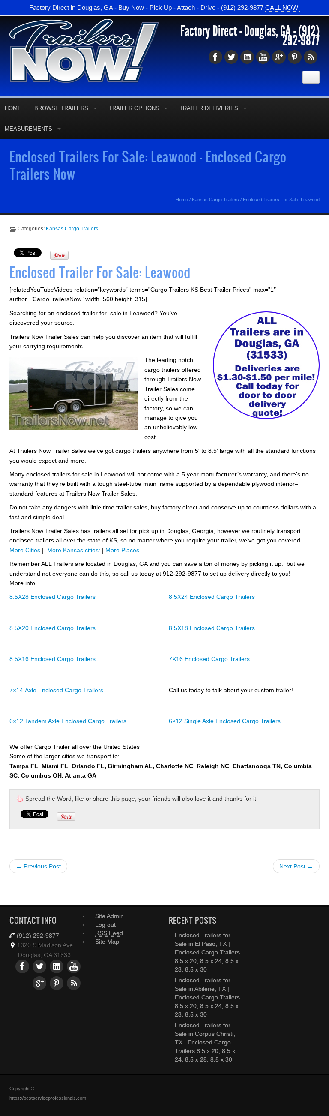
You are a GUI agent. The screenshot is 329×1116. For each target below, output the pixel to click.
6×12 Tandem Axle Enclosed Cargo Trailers (67, 721)
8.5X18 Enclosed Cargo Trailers (212, 628)
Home (182, 199)
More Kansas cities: (73, 550)
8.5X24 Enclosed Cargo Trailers (212, 596)
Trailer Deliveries (208, 108)
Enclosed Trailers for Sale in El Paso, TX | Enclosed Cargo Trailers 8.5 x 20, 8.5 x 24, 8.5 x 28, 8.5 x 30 (207, 952)
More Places (122, 550)
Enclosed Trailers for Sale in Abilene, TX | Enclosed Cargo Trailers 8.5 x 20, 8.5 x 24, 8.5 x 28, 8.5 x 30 (207, 997)
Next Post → (296, 866)
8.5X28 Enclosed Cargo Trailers (52, 596)
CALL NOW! (282, 7)
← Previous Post (38, 866)
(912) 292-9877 (301, 36)
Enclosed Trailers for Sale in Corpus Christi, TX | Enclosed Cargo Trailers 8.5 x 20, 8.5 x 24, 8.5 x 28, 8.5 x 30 (205, 1042)
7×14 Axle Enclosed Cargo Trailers (56, 690)
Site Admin (109, 916)
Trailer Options (134, 108)
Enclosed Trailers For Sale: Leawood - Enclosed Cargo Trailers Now (147, 165)
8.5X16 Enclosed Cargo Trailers (52, 658)
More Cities (24, 550)
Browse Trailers (61, 108)
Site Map (107, 941)
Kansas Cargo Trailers (215, 199)
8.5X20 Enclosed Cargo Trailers (52, 628)
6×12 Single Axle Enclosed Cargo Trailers (225, 721)
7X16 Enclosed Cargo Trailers (209, 658)
